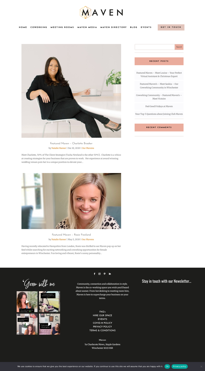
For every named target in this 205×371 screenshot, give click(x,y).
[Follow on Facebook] (94, 274)
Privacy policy (179, 366)
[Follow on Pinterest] (104, 274)
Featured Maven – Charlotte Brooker (71, 143)
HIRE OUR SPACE (102, 316)
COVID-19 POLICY (102, 323)
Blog (133, 27)
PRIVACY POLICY (102, 327)
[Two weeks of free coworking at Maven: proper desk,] (27, 324)
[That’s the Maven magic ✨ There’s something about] (27, 301)
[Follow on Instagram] (99, 274)
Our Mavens (88, 148)
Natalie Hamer (58, 148)
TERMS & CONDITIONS (102, 331)
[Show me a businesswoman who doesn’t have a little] (49, 324)
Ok (167, 366)
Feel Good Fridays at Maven (159, 106)
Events (146, 27)
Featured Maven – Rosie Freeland (71, 235)
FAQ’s (102, 312)
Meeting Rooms (62, 27)
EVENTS (102, 319)
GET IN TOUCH (171, 27)
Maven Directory (113, 27)
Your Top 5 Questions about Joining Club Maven (159, 114)
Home (23, 27)
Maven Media (87, 27)
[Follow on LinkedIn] (110, 274)
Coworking (38, 27)
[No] (201, 366)
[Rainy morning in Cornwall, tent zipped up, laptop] (49, 301)
